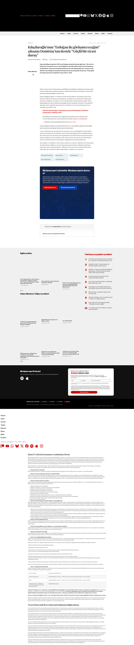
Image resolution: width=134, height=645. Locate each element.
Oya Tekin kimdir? (67, 320)
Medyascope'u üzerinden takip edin (58, 226)
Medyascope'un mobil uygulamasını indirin (54, 233)
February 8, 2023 (71, 122)
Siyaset (62, 33)
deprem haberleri (59, 155)
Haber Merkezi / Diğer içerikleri (34, 294)
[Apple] (108, 15)
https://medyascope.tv (53, 463)
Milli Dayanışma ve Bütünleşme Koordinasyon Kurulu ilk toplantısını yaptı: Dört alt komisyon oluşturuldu (29, 355)
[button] (72, 7)
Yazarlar (75, 33)
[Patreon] (81, 15)
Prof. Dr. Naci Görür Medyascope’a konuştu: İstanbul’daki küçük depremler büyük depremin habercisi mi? (72, 285)
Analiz (69, 33)
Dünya (97, 33)
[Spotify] (104, 15)
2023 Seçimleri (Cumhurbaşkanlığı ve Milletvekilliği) (47, 155)
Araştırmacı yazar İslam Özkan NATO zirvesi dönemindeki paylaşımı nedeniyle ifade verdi (71, 353)
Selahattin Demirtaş (60, 159)
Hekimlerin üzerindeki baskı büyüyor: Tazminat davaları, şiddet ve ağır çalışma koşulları (50, 353)
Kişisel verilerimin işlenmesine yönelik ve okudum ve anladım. (89, 383)
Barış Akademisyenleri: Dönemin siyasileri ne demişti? (50, 282)
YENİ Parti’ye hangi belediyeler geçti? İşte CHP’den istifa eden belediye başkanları (28, 323)
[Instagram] (111, 15)
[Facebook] (100, 15)
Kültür (103, 33)
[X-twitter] (96, 15)
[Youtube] (85, 15)
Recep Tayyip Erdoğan (45, 159)
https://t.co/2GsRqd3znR (80, 119)
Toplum (83, 33)
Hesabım (110, 33)
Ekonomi (90, 33)
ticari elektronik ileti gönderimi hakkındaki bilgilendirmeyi (99, 383)
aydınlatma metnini (87, 383)
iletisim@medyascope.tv (54, 583)
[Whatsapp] (88, 15)
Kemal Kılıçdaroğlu (74, 155)
